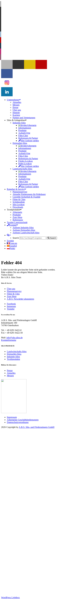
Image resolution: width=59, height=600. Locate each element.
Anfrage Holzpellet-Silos (24, 565)
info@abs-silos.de (14, 337)
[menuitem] (10, 241)
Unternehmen (13, 434)
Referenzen (18, 554)
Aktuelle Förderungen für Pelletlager (29, 529)
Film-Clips (23, 470)
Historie (16, 447)
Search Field (18, 572)
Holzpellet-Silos (14, 354)
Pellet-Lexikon (25, 498)
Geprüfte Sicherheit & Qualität (26, 531)
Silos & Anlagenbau (16, 455)
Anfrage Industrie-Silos (23, 562)
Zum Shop (11, 296)
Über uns (11, 289)
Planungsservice (14, 291)
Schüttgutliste (19, 537)
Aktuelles (11, 373)
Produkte (22, 465)
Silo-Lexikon (18, 539)
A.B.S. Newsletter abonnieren (20, 299)
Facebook (11, 304)
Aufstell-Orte (24, 468)
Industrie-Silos (13, 356)
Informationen (24, 462)
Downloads (18, 542)
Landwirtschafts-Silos (16, 351)
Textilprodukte (13, 359)
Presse (10, 370)
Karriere (16, 450)
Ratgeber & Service (16, 524)
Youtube (10, 309)
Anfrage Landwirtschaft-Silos (26, 567)
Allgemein (23, 460)
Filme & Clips (13, 294)
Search (10, 570)
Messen (10, 375)
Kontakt (10, 560)
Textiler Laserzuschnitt (17, 557)
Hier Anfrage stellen (27, 475)
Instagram (11, 306)
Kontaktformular (8, 340)
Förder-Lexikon (25, 496)
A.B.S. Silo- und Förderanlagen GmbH (36, 427)
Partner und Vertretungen (24, 452)
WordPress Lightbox (10, 597)
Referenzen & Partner (28, 473)
